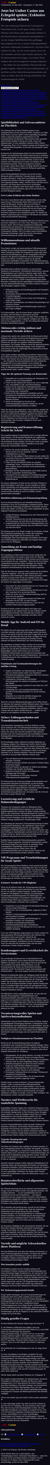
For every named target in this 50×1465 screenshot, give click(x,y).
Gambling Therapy (12, 1434)
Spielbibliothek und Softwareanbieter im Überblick (20, 90)
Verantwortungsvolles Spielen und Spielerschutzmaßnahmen (19, 110)
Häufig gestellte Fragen (17, 117)
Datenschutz (5, 1444)
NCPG (40, 1434)
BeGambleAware (28, 1434)
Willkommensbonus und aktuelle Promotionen (18, 92)
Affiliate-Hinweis (33, 1444)
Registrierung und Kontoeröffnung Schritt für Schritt (23, 95)
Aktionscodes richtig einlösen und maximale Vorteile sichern (24, 93)
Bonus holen (5, 86)
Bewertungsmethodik (9, 1446)
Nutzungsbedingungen (18, 1444)
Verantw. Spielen (23, 1446)
